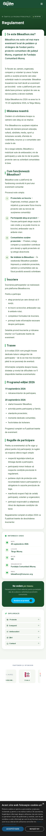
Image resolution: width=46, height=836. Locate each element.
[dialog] (23, 818)
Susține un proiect (21, 601)
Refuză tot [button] (34, 829)
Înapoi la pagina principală (17, 17)
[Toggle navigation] (41, 4)
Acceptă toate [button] (12, 829)
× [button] (43, 804)
